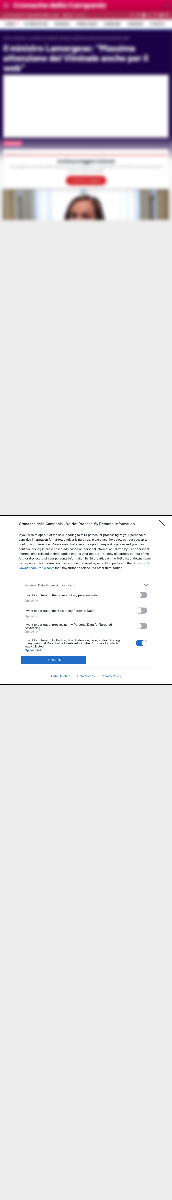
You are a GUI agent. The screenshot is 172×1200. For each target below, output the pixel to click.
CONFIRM (53, 660)
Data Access (86, 676)
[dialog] (86, 600)
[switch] (141, 595)
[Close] (163, 524)
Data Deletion (60, 676)
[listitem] (86, 585)
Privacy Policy (111, 676)
